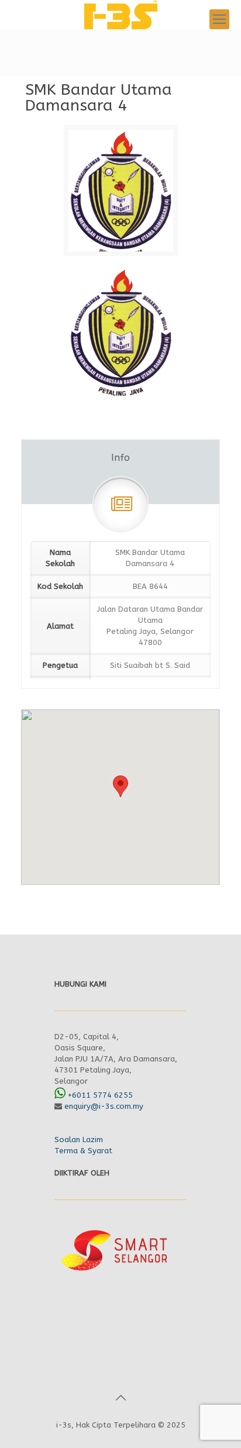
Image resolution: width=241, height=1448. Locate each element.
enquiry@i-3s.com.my (103, 1106)
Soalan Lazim (78, 1139)
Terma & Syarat (83, 1150)
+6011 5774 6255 (100, 1095)
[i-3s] (120, 14)
